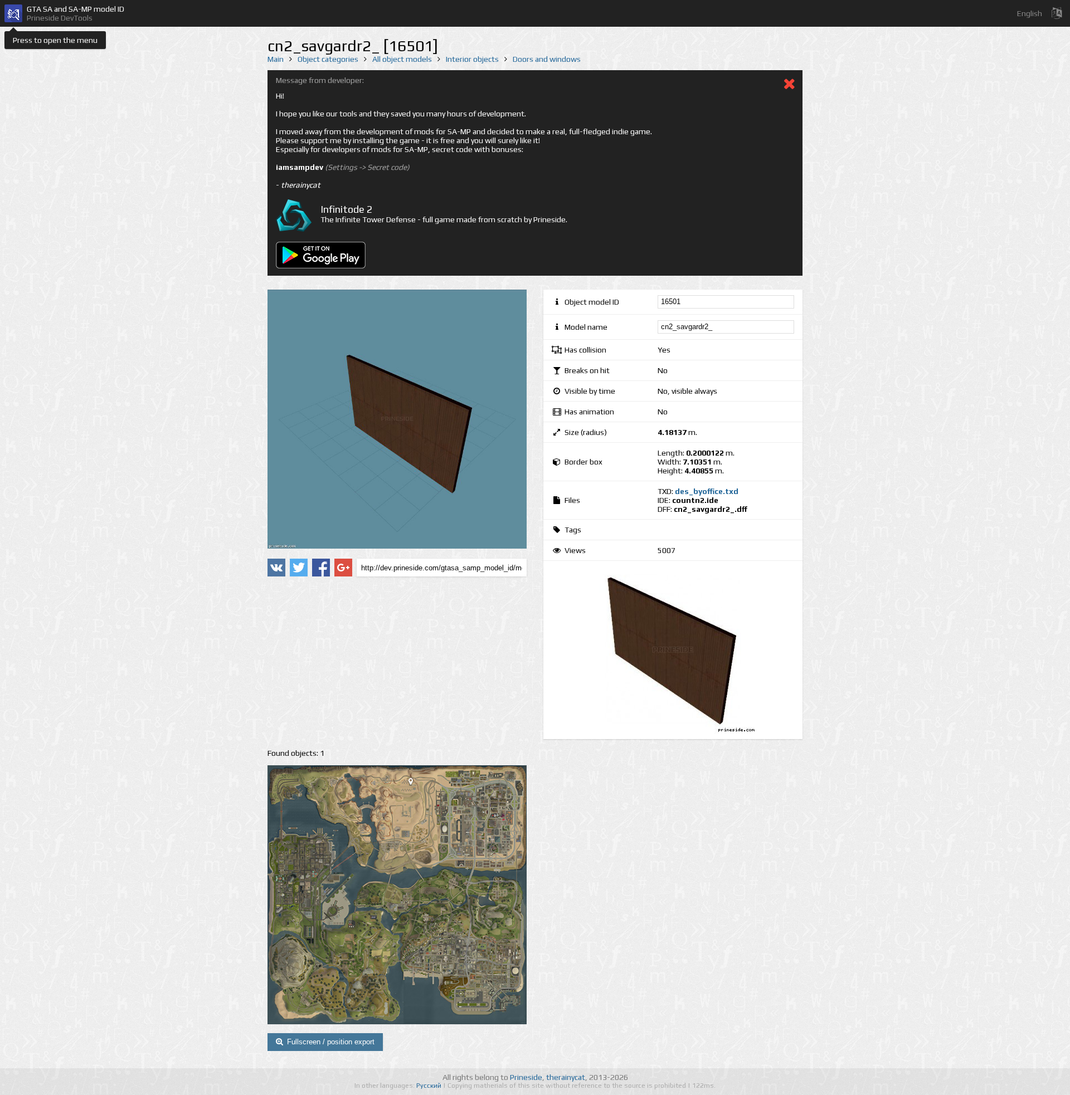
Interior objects (472, 59)
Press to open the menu (55, 40)
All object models (402, 59)
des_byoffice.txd (706, 491)
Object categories (328, 59)
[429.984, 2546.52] (415, 783)
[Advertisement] (397, 663)
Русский (429, 1085)
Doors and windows (547, 59)
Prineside (526, 1077)
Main (276, 59)
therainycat (565, 1077)
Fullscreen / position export (330, 1042)
